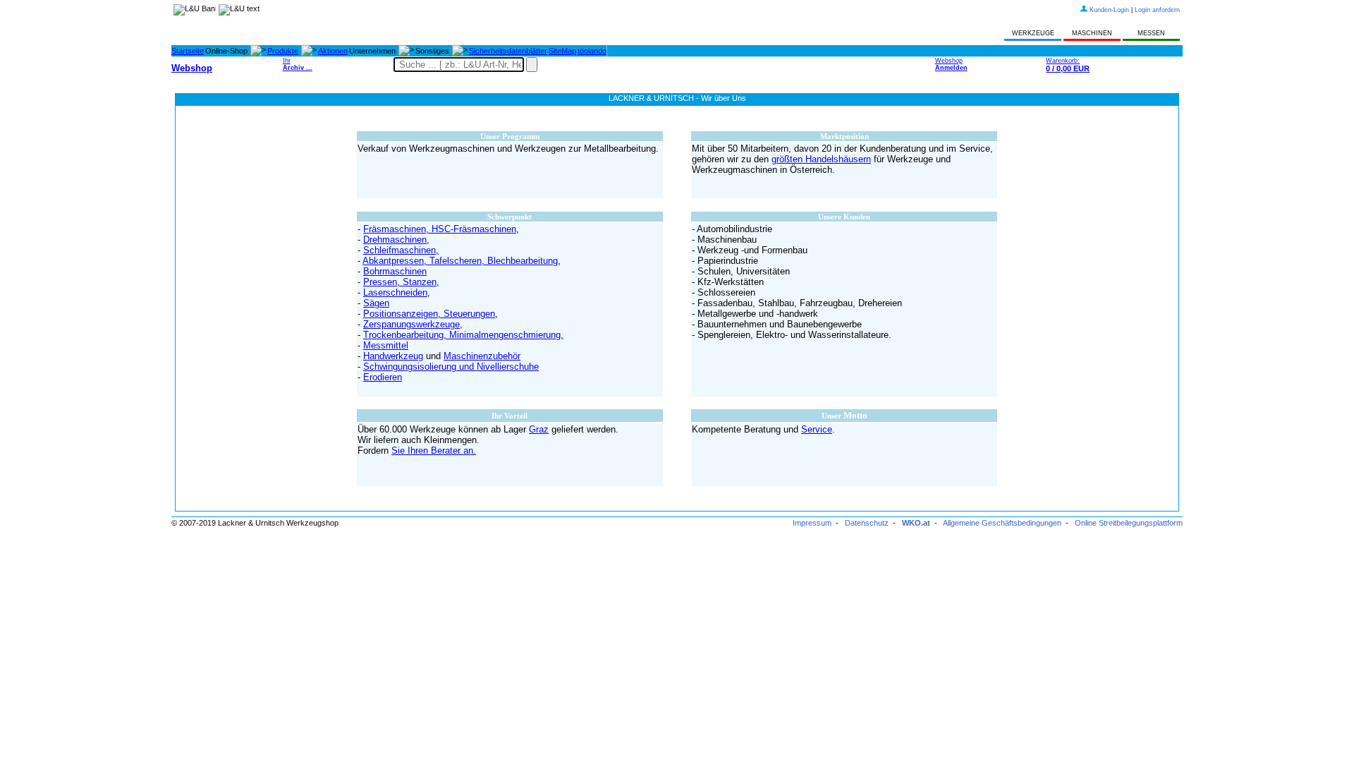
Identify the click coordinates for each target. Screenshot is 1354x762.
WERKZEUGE (1033, 33)
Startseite (187, 51)
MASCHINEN (1092, 33)
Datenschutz (867, 523)
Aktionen (333, 51)
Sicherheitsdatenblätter (508, 51)
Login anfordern (1157, 9)
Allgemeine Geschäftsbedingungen (1002, 523)
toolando (592, 51)
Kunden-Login (1109, 9)
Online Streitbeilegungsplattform (1129, 523)
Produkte (282, 51)
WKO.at (916, 523)
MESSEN (1151, 33)
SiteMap (562, 51)
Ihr (297, 64)
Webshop (951, 64)
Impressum (812, 523)
